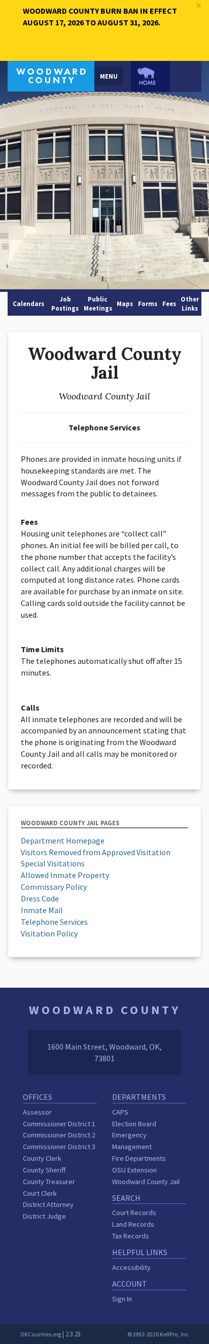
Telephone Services (54, 922)
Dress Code (40, 898)
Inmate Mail (42, 910)
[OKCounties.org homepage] (150, 76)
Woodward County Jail (146, 1181)
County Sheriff (44, 1169)
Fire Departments (139, 1158)
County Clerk (42, 1158)
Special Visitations (53, 863)
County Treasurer (49, 1181)
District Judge (44, 1216)
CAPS (120, 1112)
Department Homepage (62, 840)
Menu (109, 76)
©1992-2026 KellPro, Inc (158, 1334)
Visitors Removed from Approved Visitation (95, 852)
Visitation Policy (49, 933)
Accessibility (131, 1267)
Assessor (37, 1112)
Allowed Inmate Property (65, 875)
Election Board (134, 1123)
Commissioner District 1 (59, 1123)
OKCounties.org (40, 1334)
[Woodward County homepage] (51, 75)
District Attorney (48, 1204)
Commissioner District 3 (59, 1146)
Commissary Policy (54, 887)
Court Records (134, 1212)
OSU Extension (134, 1169)
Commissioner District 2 (59, 1134)
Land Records (133, 1224)
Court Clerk (40, 1193)
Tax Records (130, 1235)
